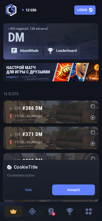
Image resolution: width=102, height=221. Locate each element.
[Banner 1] (80, 78)
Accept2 (73, 190)
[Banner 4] (90, 78)
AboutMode (29, 50)
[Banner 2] (83, 78)
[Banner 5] (94, 78)
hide (28, 190)
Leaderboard (66, 50)
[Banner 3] (87, 78)
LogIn (82, 10)
